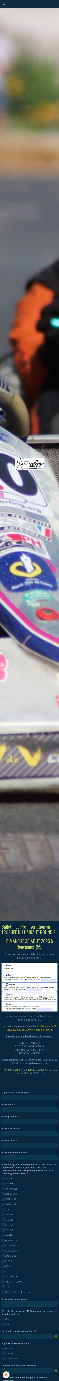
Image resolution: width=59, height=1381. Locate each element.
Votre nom (7, 1104)
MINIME (9, 1183)
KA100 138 (10, 1199)
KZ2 (7, 1271)
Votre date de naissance (15, 1299)
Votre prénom (9, 1116)
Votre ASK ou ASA (11, 1128)
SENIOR (9, 1230)
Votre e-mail (8, 1140)
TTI (7, 1286)
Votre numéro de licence (15, 1152)
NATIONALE (11, 1188)
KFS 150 (9, 1219)
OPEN (8, 1266)
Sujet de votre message (15, 1092)
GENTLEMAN (11, 1240)
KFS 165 (9, 1224)
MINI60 (9, 1178)
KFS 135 (9, 1214)
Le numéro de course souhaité (18, 1331)
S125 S (8, 1261)
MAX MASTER (12, 1250)
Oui (7, 1319)
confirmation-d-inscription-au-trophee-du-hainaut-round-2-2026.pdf (30, 1071)
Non (7, 1324)
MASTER (9, 1235)
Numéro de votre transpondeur (19, 1365)
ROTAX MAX (11, 1245)
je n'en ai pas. (12, 1358)
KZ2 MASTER (11, 1276)
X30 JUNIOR (11, 1193)
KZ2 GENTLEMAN (14, 1281)
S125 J (8, 1209)
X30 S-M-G (10, 1255)
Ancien (8, 1348)
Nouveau (9, 1353)
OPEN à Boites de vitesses (18, 1292)
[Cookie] (6, 1374)
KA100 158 (10, 1204)
